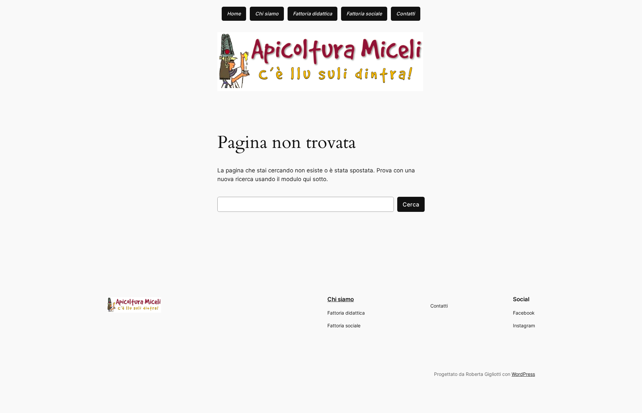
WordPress (523, 374)
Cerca (411, 204)
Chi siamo (340, 299)
